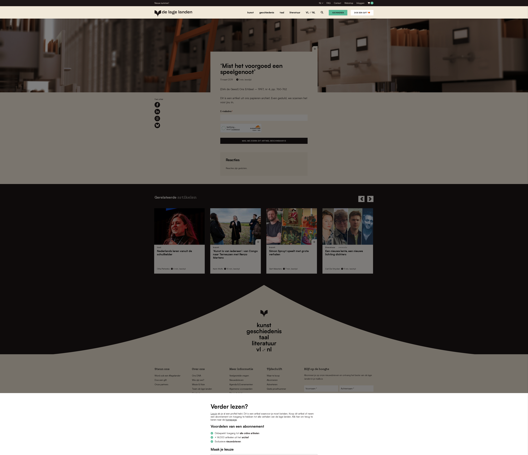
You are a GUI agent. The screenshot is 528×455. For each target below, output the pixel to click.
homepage (231, 419)
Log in (214, 413)
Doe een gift (361, 12)
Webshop (348, 3)
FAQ (329, 3)
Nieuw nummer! (162, 3)
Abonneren (338, 12)
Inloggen (360, 3)
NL (320, 3)
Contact (337, 3)
